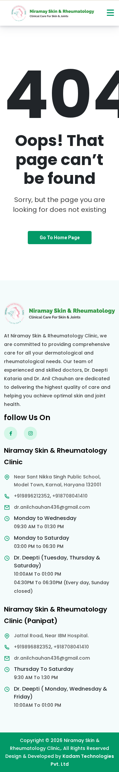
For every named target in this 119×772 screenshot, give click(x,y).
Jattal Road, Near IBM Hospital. (51, 635)
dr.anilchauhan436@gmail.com (52, 507)
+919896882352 (32, 646)
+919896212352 (32, 496)
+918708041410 (70, 496)
